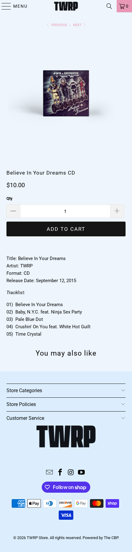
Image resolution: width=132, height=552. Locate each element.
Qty (9, 198)
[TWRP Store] (66, 6)
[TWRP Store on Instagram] (71, 473)
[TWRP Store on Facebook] (60, 473)
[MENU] (3, 6)
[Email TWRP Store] (49, 473)
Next (78, 25)
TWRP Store (37, 537)
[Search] (109, 6)
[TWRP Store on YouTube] (81, 473)
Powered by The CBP (100, 537)
